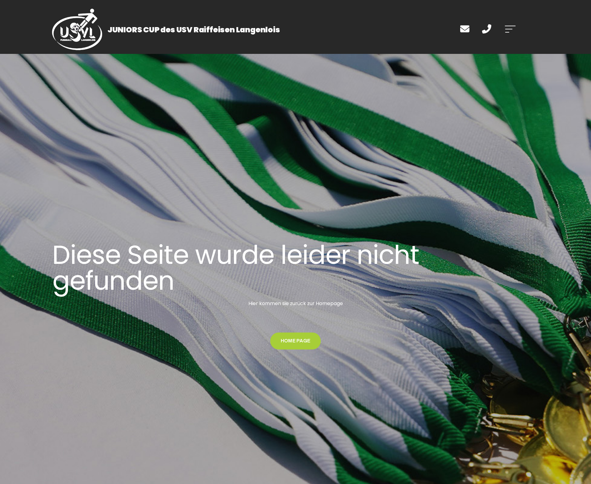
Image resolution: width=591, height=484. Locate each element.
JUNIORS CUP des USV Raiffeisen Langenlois (193, 29)
